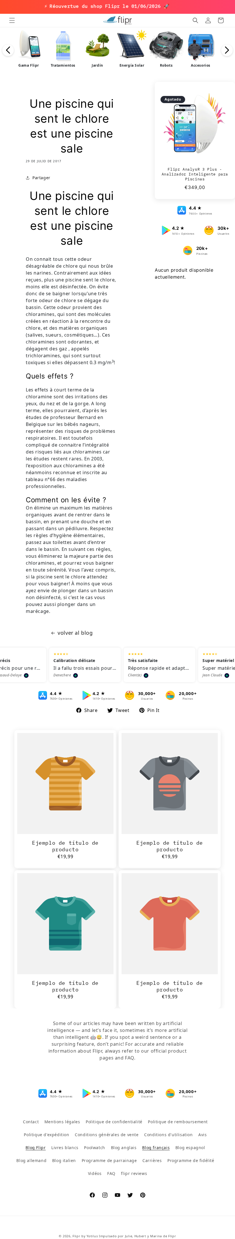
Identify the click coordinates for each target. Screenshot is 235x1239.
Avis (202, 1134)
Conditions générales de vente (106, 1134)
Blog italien (64, 1160)
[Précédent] (8, 50)
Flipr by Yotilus (85, 1236)
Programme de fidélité (190, 1160)
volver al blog (75, 632)
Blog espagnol (190, 1147)
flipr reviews (134, 1173)
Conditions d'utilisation (168, 1134)
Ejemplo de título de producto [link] (65, 846)
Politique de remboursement (178, 1121)
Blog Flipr (36, 1147)
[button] (12, 20)
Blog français (156, 1147)
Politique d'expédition (46, 1134)
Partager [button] (41, 177)
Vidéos (95, 1173)
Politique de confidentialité (114, 1121)
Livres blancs (65, 1147)
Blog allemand (31, 1160)
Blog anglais (124, 1147)
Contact (31, 1121)
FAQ (111, 1173)
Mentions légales (62, 1121)
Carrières (152, 1160)
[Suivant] (227, 50)
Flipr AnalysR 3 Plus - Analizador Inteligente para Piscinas (195, 174)
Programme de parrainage (109, 1160)
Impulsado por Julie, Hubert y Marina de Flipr (137, 1236)
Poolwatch (94, 1147)
